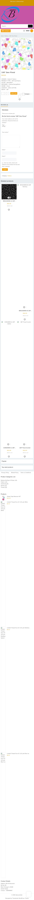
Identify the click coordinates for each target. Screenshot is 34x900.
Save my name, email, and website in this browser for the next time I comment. (11, 164)
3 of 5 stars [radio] (15, 125)
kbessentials (19, 895)
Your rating (4, 125)
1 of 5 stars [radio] (10, 125)
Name (4, 149)
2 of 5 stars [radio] (13, 125)
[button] (30, 40)
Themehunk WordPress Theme (20, 898)
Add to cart (13, 93)
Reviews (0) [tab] (4, 104)
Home (2, 36)
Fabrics (6, 36)
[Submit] (30, 26)
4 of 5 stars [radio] (17, 125)
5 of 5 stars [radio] (10, 129)
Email (4, 156)
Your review (5, 132)
